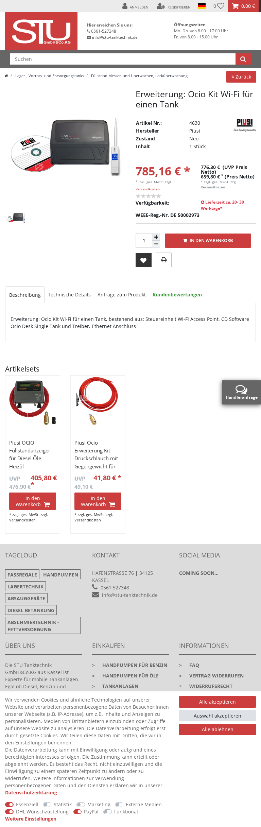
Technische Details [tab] (69, 294)
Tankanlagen (115, 686)
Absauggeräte (26, 598)
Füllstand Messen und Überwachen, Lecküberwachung (139, 75)
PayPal (91, 811)
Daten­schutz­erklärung (31, 792)
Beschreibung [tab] (25, 295)
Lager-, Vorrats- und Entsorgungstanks (49, 75)
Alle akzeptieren (217, 702)
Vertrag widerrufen (211, 675)
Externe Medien (144, 804)
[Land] (202, 6)
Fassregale (22, 574)
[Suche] (243, 59)
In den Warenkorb (211, 240)
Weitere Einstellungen (30, 818)
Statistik (63, 804)
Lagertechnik (25, 586)
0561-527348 (103, 31)
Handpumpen (60, 574)
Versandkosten (148, 189)
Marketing (98, 804)
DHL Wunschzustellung (42, 811)
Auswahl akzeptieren (217, 715)
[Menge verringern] (156, 244)
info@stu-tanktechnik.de (115, 37)
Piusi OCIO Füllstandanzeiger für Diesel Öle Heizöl (29, 454)
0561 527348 (115, 587)
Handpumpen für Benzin (129, 665)
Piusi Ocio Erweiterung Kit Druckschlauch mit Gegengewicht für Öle (96, 454)
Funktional (126, 811)
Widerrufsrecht (210, 686)
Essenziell (27, 804)
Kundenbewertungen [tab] (177, 294)
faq (189, 665)
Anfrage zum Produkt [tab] (122, 294)
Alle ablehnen (217, 729)
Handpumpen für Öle (125, 675)
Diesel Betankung (30, 610)
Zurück (242, 76)
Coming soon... (199, 573)
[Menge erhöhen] (156, 237)
